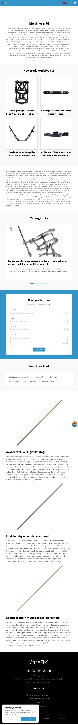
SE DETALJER (22, 92)
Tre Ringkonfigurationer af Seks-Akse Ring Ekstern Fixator (22, 112)
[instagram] (39, 670)
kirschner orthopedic (30, 381)
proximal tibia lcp (48, 381)
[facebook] (28, 670)
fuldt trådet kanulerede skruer (20, 377)
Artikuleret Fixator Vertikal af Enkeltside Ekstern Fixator (56, 154)
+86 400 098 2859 (40, 702)
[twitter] (44, 670)
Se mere (10, 277)
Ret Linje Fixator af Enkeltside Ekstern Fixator (56, 112)
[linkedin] (49, 670)
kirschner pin (14, 381)
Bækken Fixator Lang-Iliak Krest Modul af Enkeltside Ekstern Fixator (22, 154)
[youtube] (33, 670)
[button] (32, 283)
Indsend (39, 349)
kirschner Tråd (40, 377)
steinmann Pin (54, 377)
